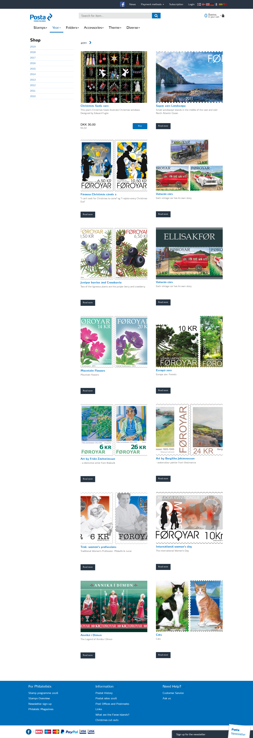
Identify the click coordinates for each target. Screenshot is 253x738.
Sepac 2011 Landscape (171, 105)
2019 (33, 46)
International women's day (174, 546)
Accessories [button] (93, 27)
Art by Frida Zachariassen (98, 458)
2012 (33, 85)
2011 (32, 90)
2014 (33, 74)
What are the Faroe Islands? (112, 714)
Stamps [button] (39, 27)
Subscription (176, 4)
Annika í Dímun (91, 635)
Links (99, 709)
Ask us (167, 698)
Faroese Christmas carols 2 (99, 194)
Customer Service (173, 693)
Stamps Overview (39, 698)
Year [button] (55, 27)
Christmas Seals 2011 (95, 105)
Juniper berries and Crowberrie (101, 282)
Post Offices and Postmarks (112, 703)
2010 (33, 96)
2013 (33, 79)
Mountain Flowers (93, 370)
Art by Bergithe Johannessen (175, 458)
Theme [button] (114, 27)
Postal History (104, 693)
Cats (159, 634)
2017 (33, 57)
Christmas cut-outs (107, 720)
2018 (33, 52)
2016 (33, 63)
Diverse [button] (132, 27)
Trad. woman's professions (98, 547)
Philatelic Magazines (40, 709)
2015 (33, 68)
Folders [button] (71, 27)
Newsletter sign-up (40, 703)
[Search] (156, 15)
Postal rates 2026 (106, 698)
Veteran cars (164, 282)
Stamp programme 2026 (43, 693)
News (132, 4)
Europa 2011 (164, 370)
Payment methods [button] (151, 4)
